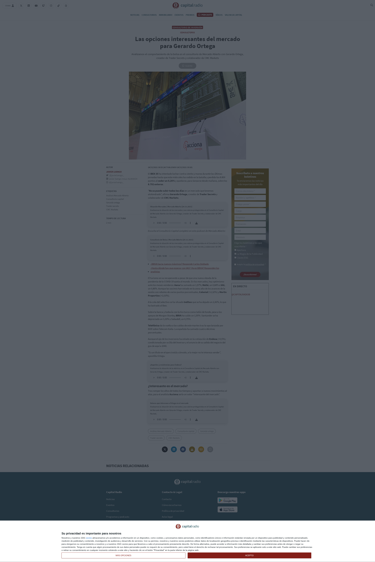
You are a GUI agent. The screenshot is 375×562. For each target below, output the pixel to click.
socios (89, 538)
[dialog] (187, 541)
